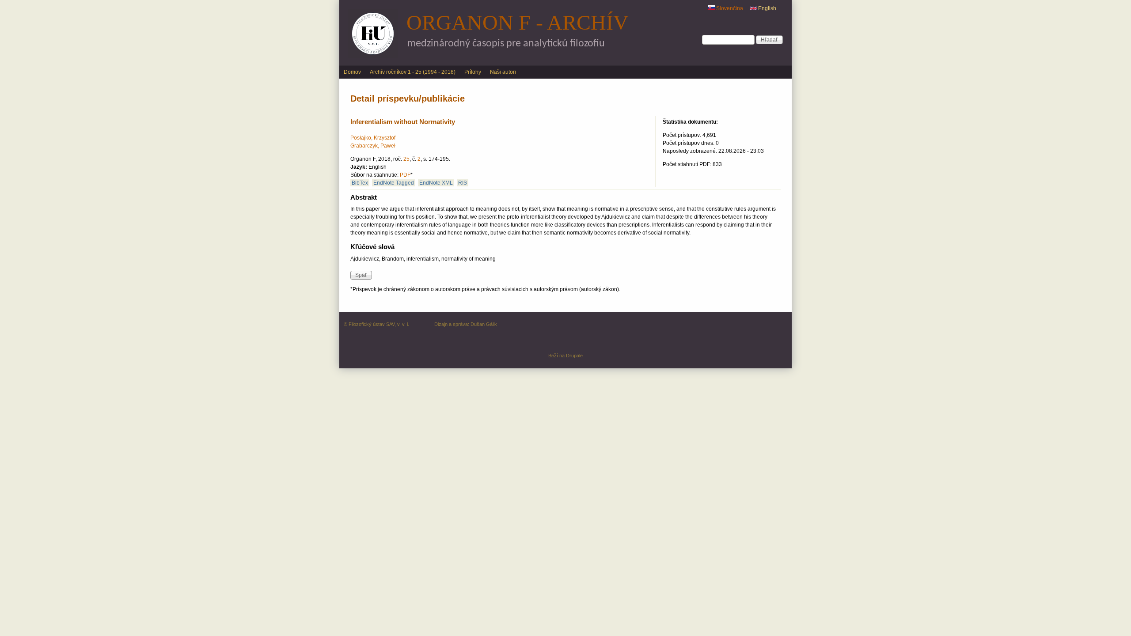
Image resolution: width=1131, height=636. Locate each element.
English (766, 8)
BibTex (360, 183)
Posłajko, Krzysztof (372, 138)
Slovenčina (729, 8)
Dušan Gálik (484, 324)
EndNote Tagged (393, 183)
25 (406, 159)
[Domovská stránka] (373, 56)
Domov (352, 72)
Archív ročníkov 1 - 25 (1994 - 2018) (412, 72)
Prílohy (472, 72)
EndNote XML (436, 183)
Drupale (574, 355)
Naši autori (503, 72)
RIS (462, 183)
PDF (405, 175)
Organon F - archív (517, 22)
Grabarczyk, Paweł (372, 146)
